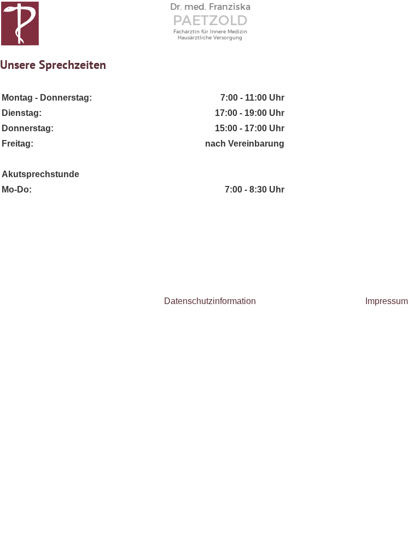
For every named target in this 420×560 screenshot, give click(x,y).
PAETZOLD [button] (210, 20)
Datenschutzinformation (210, 301)
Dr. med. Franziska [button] (210, 7)
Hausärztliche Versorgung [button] (210, 37)
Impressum (386, 301)
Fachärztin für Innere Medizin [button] (210, 31)
